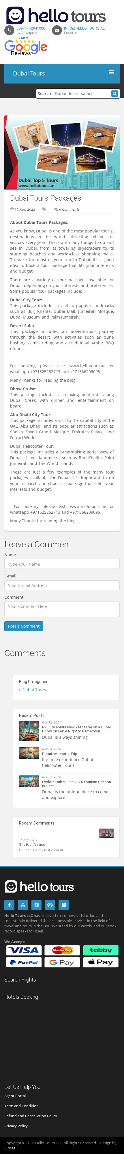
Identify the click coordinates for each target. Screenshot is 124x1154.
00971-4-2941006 (30, 28)
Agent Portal (15, 1095)
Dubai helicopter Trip (59, 754)
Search (44, 93)
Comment (14, 597)
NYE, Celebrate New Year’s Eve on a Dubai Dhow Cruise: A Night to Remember (76, 729)
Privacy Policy (16, 1125)
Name (10, 554)
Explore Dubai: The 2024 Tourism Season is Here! (76, 784)
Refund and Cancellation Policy (30, 1115)
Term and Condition (21, 1105)
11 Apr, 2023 (25, 209)
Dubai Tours (34, 690)
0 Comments (69, 209)
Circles (9, 1148)
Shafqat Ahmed (32, 844)
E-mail (10, 576)
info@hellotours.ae (84, 28)
